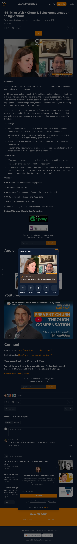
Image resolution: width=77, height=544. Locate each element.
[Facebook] (31, 288)
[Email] (38, 288)
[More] (54, 288)
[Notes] (46, 288)
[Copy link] (23, 288)
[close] (56, 251)
